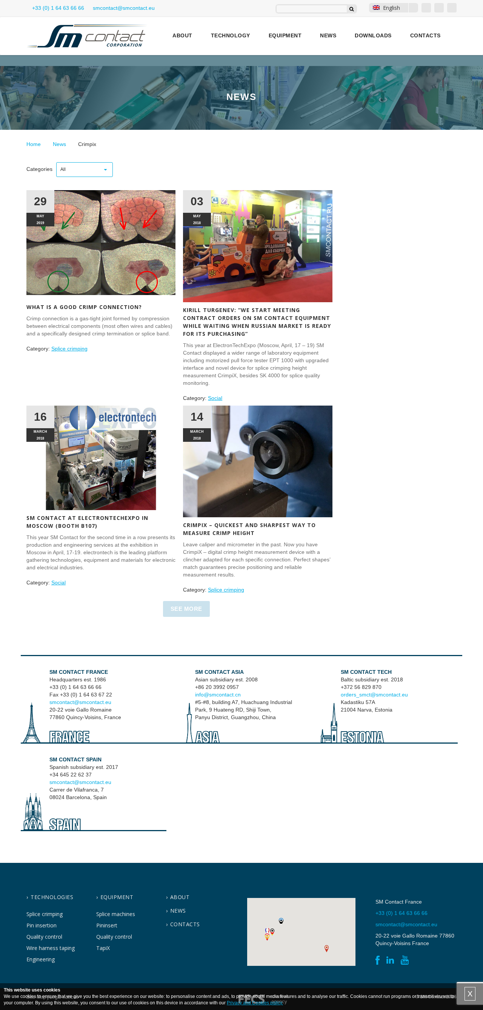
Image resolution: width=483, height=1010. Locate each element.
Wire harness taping (50, 948)
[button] (267, 931)
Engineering (40, 959)
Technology (230, 35)
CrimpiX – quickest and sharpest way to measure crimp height (249, 529)
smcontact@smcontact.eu (80, 702)
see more (186, 609)
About (182, 35)
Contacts (425, 35)
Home (33, 144)
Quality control (44, 936)
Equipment (285, 35)
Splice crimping (69, 349)
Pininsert (106, 925)
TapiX (103, 948)
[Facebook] (426, 7)
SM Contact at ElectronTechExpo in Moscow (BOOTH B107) (87, 521)
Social (215, 398)
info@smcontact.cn (218, 695)
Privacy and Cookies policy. (255, 1002)
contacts (185, 924)
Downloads (373, 35)
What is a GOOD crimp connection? (84, 307)
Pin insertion (41, 925)
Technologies (52, 897)
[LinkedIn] (439, 7)
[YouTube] (452, 7)
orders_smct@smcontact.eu (374, 695)
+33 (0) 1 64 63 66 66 (57, 8)
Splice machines (115, 914)
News (328, 35)
